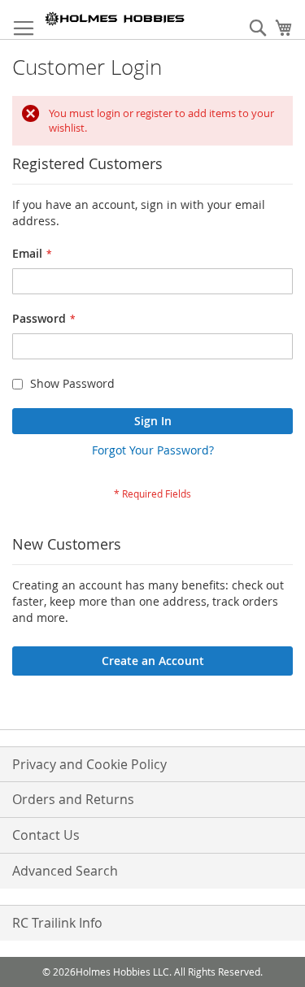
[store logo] (115, 18)
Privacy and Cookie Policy (89, 764)
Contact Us (46, 835)
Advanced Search (65, 871)
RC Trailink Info (57, 923)
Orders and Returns (73, 799)
